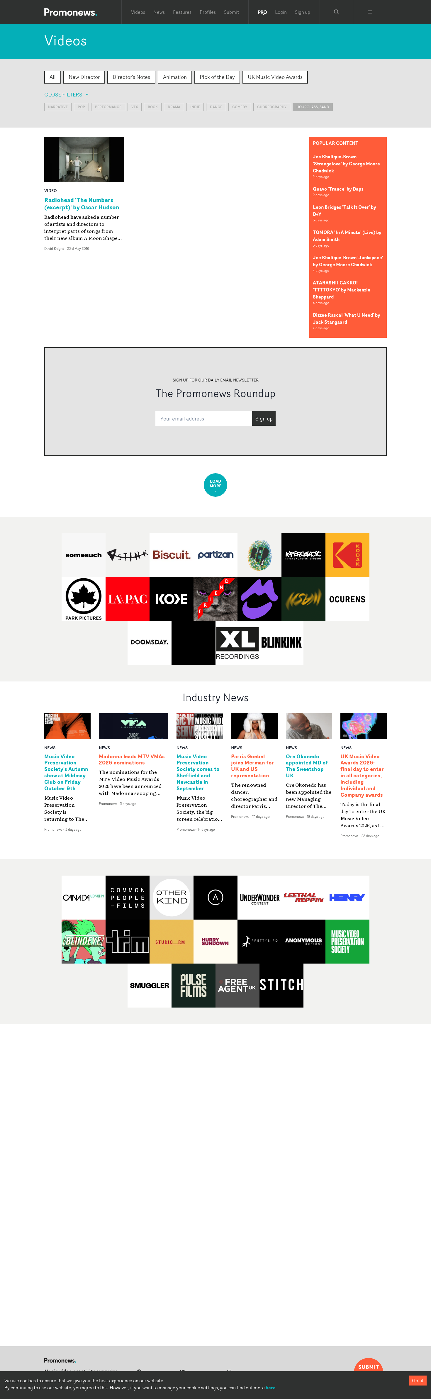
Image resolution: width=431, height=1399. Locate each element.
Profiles (208, 12)
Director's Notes (131, 77)
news (49, 748)
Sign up (302, 12)
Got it (418, 1380)
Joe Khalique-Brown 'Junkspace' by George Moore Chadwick (348, 261)
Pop (81, 106)
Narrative (58, 106)
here (271, 1387)
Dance (216, 106)
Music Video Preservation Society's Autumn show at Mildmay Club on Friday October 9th (66, 772)
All (53, 77)
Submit (231, 12)
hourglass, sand (312, 106)
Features (182, 12)
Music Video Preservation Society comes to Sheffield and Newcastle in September (198, 772)
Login (281, 12)
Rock (153, 106)
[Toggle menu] (370, 12)
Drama (174, 106)
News (159, 12)
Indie (195, 106)
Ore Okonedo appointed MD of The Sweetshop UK (307, 766)
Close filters (63, 94)
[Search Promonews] (336, 12)
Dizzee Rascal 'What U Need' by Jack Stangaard (346, 318)
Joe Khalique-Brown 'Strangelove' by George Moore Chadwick (346, 163)
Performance (108, 106)
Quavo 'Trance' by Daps (338, 188)
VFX (134, 106)
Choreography (271, 106)
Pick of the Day (217, 77)
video (50, 190)
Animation (175, 77)
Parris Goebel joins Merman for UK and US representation (252, 766)
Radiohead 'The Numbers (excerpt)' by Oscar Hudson (81, 203)
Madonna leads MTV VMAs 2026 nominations (132, 759)
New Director (84, 77)
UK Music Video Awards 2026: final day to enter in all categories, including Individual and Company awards (362, 775)
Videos (138, 12)
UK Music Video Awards (275, 77)
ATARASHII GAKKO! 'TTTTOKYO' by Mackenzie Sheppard (341, 289)
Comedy (239, 106)
